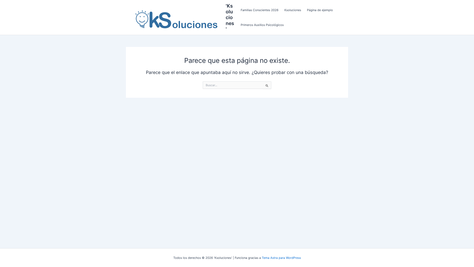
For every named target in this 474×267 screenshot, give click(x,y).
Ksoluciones (292, 10)
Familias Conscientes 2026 (259, 10)
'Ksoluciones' (230, 17)
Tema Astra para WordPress (281, 258)
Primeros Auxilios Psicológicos (262, 25)
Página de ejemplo (320, 10)
